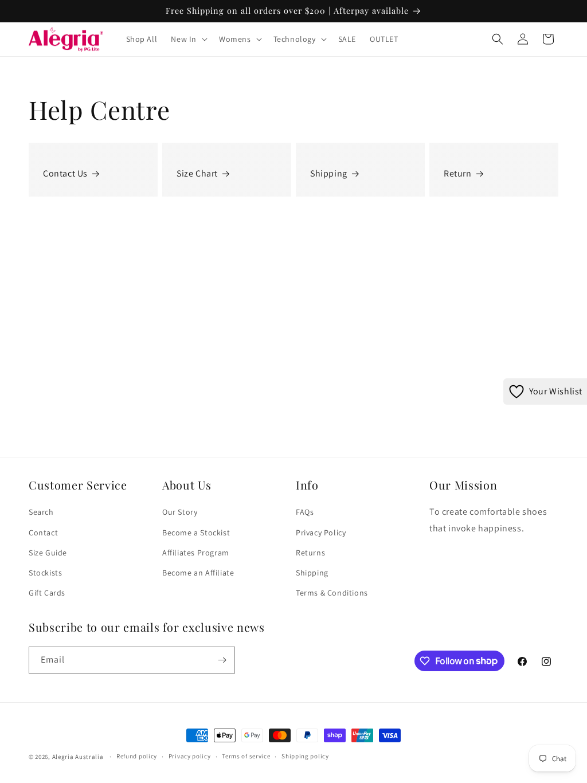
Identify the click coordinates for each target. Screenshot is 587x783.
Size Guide (48, 552)
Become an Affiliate (198, 572)
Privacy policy (190, 756)
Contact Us (65, 173)
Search (41, 512)
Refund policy (136, 756)
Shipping (328, 173)
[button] (188, 39)
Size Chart (197, 173)
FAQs (305, 512)
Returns (310, 552)
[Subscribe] (221, 660)
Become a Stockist (196, 532)
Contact (43, 532)
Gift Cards (47, 593)
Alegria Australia (78, 757)
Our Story (179, 512)
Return (458, 173)
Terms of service (246, 756)
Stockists (45, 572)
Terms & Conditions (332, 593)
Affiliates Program (195, 552)
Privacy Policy (321, 532)
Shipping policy (305, 756)
